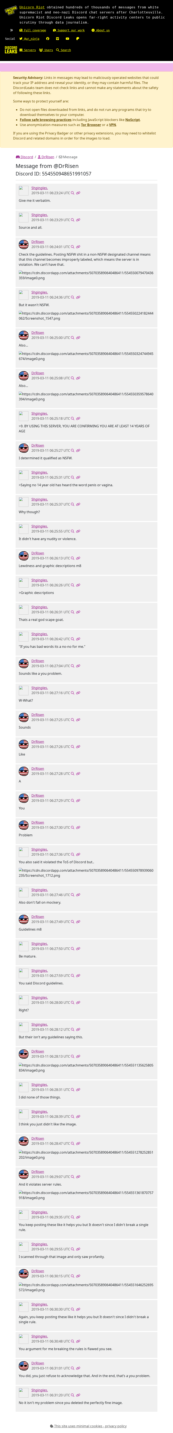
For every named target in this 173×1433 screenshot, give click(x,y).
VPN (112, 124)
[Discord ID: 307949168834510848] (23, 190)
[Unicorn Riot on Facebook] (47, 38)
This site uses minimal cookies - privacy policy (90, 1426)
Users (48, 50)
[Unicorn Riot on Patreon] (77, 38)
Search (65, 50)
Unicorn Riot (32, 7)
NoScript (132, 119)
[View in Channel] (72, 193)
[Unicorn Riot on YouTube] (67, 38)
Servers (29, 50)
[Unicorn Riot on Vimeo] (57, 38)
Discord (26, 157)
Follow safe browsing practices (46, 119)
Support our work (70, 30)
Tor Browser (91, 124)
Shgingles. (39, 188)
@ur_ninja (30, 38)
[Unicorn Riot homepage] (11, 10)
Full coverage (34, 30)
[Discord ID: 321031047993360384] (23, 244)
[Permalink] (78, 193)
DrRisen (47, 157)
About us (102, 30)
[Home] (11, 49)
